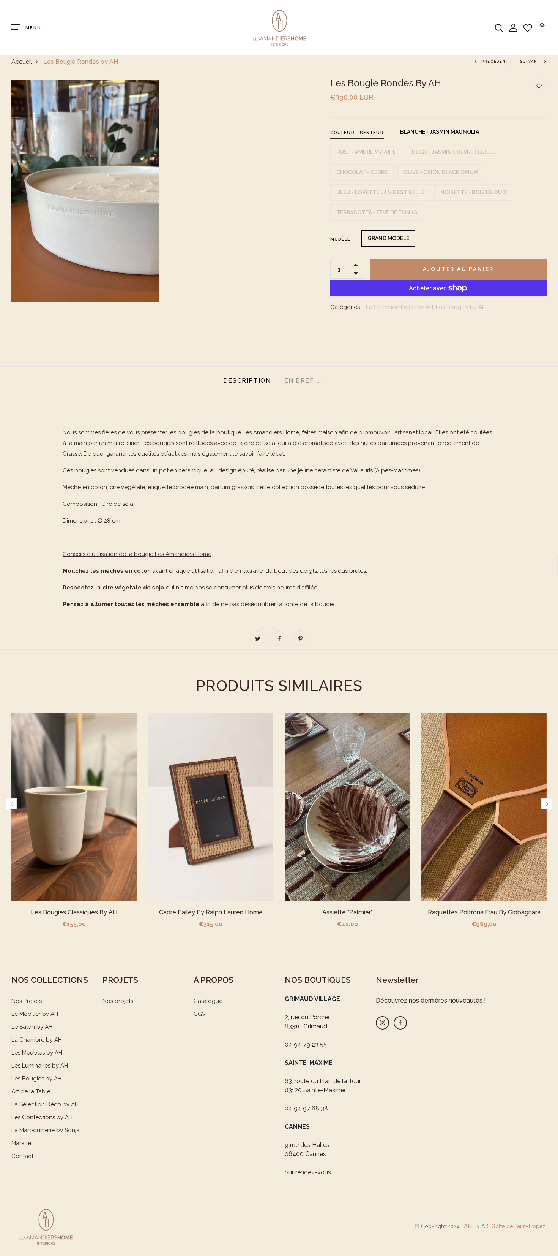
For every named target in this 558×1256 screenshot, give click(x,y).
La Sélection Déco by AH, (401, 307)
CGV (200, 1014)
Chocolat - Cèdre (362, 172)
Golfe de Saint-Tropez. (518, 1226)
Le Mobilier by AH (34, 1014)
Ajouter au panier (458, 269)
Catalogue (208, 1001)
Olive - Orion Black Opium (441, 172)
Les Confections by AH (42, 1117)
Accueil (21, 61)
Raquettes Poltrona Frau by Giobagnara (484, 912)
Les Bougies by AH (461, 307)
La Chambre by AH (36, 1039)
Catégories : (346, 307)
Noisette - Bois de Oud (473, 192)
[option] (74, 826)
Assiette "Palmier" (347, 912)
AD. (485, 1226)
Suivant (530, 61)
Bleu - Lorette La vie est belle (380, 192)
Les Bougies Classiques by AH (74, 912)
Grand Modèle (388, 238)
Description (247, 380)
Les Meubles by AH (36, 1052)
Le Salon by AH (31, 1026)
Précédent (494, 61)
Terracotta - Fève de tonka (376, 212)
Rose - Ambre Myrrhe (366, 152)
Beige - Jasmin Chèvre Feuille (453, 152)
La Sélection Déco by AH (45, 1104)
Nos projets (117, 1001)
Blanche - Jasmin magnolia (439, 132)
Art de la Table (30, 1091)
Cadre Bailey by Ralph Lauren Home (211, 912)
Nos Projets (26, 1001)
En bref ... (303, 380)
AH (468, 1226)
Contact (22, 1156)
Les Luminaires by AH (39, 1065)
